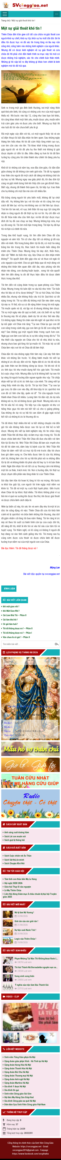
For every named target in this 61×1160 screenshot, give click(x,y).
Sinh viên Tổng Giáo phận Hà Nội (19, 1057)
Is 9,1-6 (13, 723)
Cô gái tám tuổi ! (10, 624)
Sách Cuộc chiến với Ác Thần (17, 855)
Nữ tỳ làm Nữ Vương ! (24, 912)
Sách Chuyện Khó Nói (14, 863)
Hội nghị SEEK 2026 (13, 883)
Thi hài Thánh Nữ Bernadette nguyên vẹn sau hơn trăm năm (36, 967)
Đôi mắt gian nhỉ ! (11, 606)
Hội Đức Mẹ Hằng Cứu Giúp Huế (19, 1097)
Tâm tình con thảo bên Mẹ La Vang (20, 879)
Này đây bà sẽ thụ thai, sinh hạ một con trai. (30, 706)
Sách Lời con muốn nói (15, 836)
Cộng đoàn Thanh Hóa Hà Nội (18, 1068)
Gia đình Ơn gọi (11, 1090)
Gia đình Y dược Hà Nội (15, 1086)
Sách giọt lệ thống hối (14, 840)
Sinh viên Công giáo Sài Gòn (17, 1093)
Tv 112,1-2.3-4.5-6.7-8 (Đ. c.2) (22, 731)
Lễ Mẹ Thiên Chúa (12, 890)
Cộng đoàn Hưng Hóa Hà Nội (17, 1065)
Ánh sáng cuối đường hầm (16, 832)
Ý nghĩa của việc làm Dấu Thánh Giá (31, 985)
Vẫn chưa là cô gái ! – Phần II (16, 637)
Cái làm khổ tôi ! (10, 619)
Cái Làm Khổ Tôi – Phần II (14, 615)
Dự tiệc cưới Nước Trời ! (25, 930)
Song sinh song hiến (24, 976)
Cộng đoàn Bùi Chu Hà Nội (16, 1072)
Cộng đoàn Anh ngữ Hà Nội (17, 1079)
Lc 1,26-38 (14, 735)
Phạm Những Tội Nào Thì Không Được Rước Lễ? (36, 958)
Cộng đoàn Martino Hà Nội (16, 1083)
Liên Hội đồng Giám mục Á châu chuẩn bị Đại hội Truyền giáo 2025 (30, 895)
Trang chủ (5, 20)
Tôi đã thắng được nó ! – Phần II (18, 628)
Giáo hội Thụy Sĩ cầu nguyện (17, 887)
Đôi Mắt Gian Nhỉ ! (11, 611)
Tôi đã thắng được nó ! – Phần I (17, 633)
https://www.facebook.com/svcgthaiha (30, 1153)
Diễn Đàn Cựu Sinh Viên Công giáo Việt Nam (25, 1104)
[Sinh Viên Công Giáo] (30, 5)
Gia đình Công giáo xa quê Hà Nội (20, 1101)
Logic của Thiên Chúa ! (25, 939)
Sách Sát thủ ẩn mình (14, 860)
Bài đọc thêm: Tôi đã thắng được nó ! (19, 548)
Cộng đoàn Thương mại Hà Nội (18, 1075)
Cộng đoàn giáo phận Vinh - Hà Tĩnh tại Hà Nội (26, 1061)
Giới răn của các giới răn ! (26, 921)
